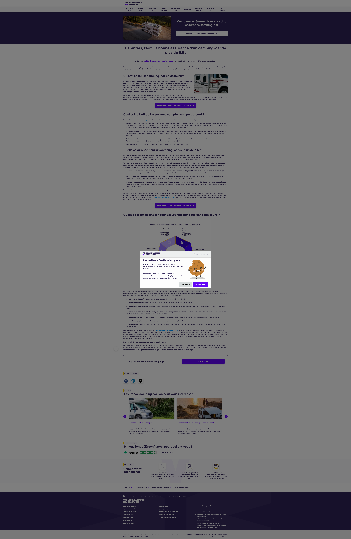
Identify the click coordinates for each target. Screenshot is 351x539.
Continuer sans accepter (198, 255)
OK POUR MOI (200, 285)
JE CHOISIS (185, 285)
